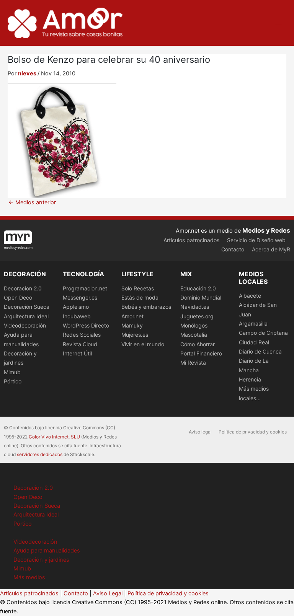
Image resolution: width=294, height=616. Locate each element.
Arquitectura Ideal (26, 316)
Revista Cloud (80, 344)
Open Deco (18, 297)
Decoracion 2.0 (23, 288)
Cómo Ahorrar (197, 344)
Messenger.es (80, 297)
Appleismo (76, 306)
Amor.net (132, 316)
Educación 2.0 (198, 288)
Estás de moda (139, 297)
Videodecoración (25, 325)
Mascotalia (193, 334)
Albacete (250, 295)
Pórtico (12, 381)
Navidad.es (194, 306)
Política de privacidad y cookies (253, 432)
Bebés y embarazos (146, 306)
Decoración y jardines (41, 559)
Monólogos (193, 325)
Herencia (250, 379)
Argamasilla (253, 323)
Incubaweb (77, 316)
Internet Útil (77, 353)
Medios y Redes (266, 230)
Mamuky (132, 325)
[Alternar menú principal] (278, 23)
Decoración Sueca (26, 306)
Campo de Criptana (263, 332)
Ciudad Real (254, 342)
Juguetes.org (197, 316)
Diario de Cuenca (260, 351)
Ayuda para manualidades (46, 550)
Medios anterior (32, 202)
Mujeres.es (134, 334)
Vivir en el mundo (142, 344)
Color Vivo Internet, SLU (54, 437)
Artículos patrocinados (191, 240)
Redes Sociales (82, 334)
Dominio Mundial (200, 297)
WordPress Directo (86, 325)
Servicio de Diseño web (256, 240)
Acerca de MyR (271, 249)
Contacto (232, 249)
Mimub (12, 372)
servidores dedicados (39, 454)
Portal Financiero (201, 353)
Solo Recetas (137, 288)
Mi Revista (193, 362)
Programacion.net (85, 288)
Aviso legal (200, 432)
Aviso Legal (107, 593)
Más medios (29, 577)
